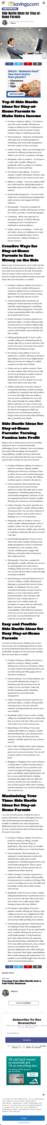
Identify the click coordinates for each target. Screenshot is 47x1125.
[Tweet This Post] (18, 63)
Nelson (13, 23)
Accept (23, 1118)
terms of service (33, 1047)
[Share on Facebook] (9, 63)
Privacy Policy (24, 1122)
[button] (43, 1094)
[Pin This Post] (28, 63)
